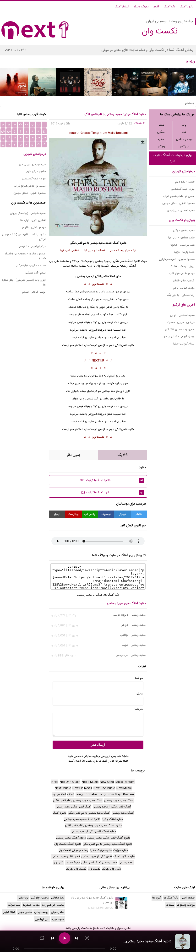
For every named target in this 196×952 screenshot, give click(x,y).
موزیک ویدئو (141, 6)
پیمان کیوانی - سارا (184, 343)
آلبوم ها (156, 897)
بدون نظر (73, 455)
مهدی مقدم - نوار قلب (182, 273)
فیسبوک (106, 514)
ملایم (161, 139)
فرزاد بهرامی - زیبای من (32, 164)
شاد (184, 132)
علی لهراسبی (42, 919)
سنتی (161, 125)
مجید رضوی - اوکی (184, 230)
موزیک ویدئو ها (186, 905)
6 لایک (123, 455)
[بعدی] (76, 938)
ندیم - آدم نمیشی (35, 272)
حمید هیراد (57, 919)
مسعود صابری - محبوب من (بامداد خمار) (25, 256)
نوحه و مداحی (184, 139)
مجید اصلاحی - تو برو (182, 315)
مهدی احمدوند (31, 905)
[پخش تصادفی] (87, 938)
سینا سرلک (14, 905)
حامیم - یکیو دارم (185, 181)
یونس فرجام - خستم (34, 292)
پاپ (184, 125)
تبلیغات (170, 905)
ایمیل (57, 514)
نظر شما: (138, 709)
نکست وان (98, 284)
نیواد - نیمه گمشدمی (183, 189)
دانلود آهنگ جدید (115, 243)
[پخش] (64, 938)
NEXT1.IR (98, 360)
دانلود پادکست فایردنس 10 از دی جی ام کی (24, 237)
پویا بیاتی (23, 897)
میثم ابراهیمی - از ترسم (32, 246)
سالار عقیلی (57, 912)
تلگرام (139, 514)
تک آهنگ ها (111, 594)
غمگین (161, 132)
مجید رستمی (97, 243)
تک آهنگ (169, 6)
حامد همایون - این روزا (181, 237)
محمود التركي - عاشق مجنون (178, 203)
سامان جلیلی (24, 912)
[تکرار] (42, 938)
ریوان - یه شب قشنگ (182, 266)
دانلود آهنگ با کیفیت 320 (111, 480)
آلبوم (156, 6)
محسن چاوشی (40, 897)
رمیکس (161, 146)
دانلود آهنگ (187, 6)
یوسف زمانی (41, 912)
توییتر (122, 514)
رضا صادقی (57, 897)
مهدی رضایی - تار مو (34, 227)
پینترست (73, 514)
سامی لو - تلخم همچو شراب (179, 196)
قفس (124, 345)
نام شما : (138, 678)
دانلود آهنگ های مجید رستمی (126, 603)
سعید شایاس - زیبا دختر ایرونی (28, 213)
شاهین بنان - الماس (183, 280)
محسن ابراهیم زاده (53, 905)
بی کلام (184, 146)
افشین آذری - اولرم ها (33, 220)
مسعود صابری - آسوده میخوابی (177, 259)
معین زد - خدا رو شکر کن (180, 329)
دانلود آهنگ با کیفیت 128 (111, 492)
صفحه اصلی (187, 897)
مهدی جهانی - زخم (184, 287)
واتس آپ (89, 514)
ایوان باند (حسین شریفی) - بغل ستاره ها (24, 282)
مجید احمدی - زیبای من (181, 210)
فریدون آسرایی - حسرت (181, 322)
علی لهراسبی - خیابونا (182, 244)
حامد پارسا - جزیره (184, 252)
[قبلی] (52, 938)
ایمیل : (139, 693)
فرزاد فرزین (8, 912)
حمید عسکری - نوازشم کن (31, 265)
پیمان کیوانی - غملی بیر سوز (179, 336)
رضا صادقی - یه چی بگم (181, 295)
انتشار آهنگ (122, 6)
